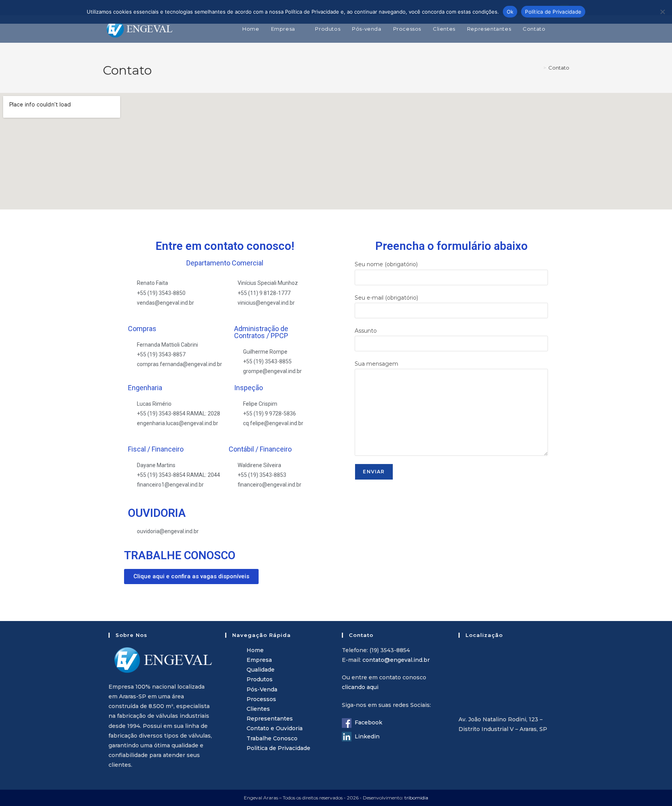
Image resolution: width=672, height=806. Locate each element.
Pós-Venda (262, 689)
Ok (510, 12)
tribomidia (416, 798)
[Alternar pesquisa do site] (567, 28)
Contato (558, 68)
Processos (261, 699)
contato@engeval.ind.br (396, 659)
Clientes (258, 708)
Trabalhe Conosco (272, 738)
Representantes (270, 718)
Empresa (259, 659)
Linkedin (366, 736)
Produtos (260, 679)
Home (255, 650)
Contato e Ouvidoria (275, 728)
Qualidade (261, 669)
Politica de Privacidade (278, 748)
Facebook (367, 722)
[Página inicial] (539, 68)
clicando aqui (360, 687)
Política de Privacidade (553, 12)
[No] (662, 12)
